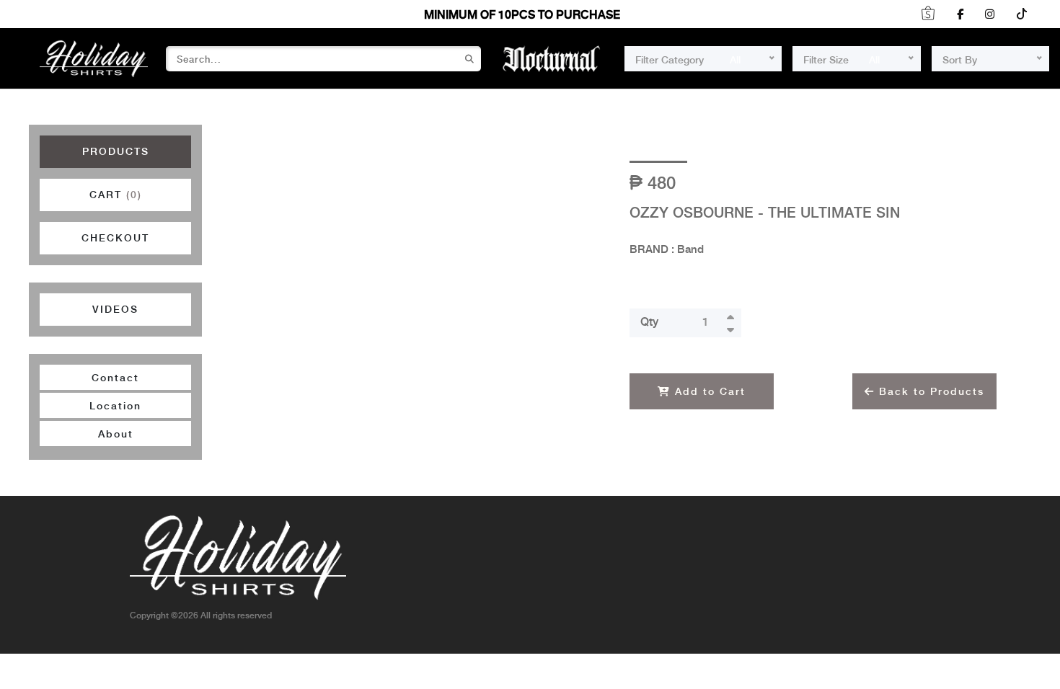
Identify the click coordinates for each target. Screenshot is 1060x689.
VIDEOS (115, 310)
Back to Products (929, 392)
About (115, 435)
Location (115, 406)
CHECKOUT (115, 239)
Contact (115, 378)
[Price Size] (1013, 58)
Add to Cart (708, 392)
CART (115, 195)
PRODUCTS (115, 152)
